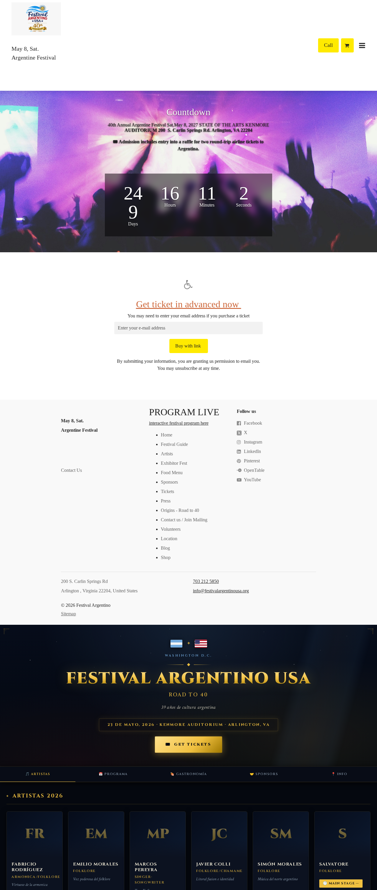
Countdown (188, 112)
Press (166, 500)
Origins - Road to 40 (180, 510)
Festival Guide (174, 444)
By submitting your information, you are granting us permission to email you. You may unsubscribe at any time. (188, 365)
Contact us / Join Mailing (184, 519)
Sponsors (169, 481)
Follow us (246, 411)
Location (169, 538)
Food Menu (172, 472)
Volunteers (171, 529)
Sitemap (68, 613)
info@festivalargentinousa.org (221, 590)
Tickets (167, 491)
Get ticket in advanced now (188, 304)
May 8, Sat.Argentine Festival (79, 425)
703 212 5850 (206, 581)
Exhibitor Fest (174, 463)
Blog (165, 548)
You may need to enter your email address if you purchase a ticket (188, 315)
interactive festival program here (179, 423)
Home (166, 434)
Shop (166, 557)
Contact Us (72, 470)
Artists (167, 453)
